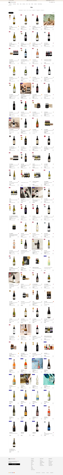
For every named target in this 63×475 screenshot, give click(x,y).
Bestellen (41, 463)
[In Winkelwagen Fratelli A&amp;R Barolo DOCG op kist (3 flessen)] (53, 115)
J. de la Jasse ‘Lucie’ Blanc (23, 27)
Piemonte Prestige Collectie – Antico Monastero (36, 165)
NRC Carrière (50, 463)
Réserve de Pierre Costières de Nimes (37, 27)
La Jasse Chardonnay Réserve (47, 95)
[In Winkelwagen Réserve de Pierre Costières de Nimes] (41, 29)
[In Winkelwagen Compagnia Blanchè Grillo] (29, 219)
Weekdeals (32, 460)
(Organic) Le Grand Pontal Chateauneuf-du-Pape (48, 320)
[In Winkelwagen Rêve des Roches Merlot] (53, 46)
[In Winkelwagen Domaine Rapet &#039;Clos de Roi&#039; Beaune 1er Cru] (18, 133)
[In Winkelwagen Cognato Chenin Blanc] (53, 403)
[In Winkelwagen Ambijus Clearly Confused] (29, 372)
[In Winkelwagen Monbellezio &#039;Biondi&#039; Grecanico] (41, 236)
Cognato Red (22, 433)
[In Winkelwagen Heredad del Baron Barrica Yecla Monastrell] (29, 46)
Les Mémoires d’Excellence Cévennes (48, 433)
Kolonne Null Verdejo (11, 417)
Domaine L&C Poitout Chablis (47, 285)
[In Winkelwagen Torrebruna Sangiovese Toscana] (41, 80)
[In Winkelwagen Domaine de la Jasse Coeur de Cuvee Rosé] (18, 253)
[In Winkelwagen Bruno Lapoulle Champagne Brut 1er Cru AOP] (18, 322)
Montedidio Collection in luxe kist (24, 182)
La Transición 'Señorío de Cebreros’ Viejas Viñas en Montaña (25, 131)
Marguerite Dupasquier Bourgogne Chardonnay (48, 183)
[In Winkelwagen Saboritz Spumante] (29, 387)
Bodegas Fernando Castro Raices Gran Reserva (37, 96)
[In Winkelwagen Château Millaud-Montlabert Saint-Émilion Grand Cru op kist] (53, 133)
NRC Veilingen (50, 462)
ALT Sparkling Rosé (46, 417)
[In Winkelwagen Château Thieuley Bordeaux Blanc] (29, 322)
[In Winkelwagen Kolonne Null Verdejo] (18, 418)
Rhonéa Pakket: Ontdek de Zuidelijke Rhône (13, 200)
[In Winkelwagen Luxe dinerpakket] (41, 185)
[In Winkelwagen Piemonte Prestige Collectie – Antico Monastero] (41, 167)
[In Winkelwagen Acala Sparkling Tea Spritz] (41, 418)
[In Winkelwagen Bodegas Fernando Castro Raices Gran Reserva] (41, 98)
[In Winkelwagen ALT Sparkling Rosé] (53, 418)
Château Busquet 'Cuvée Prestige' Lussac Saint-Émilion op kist (13, 61)
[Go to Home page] (12, 2)
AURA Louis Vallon (46, 370)
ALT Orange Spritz (11, 370)
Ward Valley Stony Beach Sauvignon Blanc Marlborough (14, 217)
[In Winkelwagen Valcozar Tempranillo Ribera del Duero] (29, 63)
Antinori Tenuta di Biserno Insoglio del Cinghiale (25, 200)
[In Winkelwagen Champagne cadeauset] (29, 270)
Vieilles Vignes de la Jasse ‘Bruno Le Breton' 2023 (14, 113)
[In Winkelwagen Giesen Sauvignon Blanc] (41, 387)
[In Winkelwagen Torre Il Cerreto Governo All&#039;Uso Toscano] (41, 356)
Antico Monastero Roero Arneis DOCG (13, 268)
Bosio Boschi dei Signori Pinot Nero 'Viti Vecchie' (48, 78)
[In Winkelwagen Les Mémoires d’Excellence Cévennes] (53, 435)
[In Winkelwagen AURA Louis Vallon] (53, 372)
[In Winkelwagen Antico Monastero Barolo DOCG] (18, 150)
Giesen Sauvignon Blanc (35, 386)
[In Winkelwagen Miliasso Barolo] (53, 167)
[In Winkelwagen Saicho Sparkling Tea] (41, 403)
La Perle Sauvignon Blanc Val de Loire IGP (48, 27)
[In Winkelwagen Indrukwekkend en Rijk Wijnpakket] (53, 339)
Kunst (31, 466)
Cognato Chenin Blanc (46, 402)
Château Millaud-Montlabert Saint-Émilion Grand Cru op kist (48, 131)
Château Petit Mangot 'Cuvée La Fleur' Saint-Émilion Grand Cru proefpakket (13, 235)
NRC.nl (49, 460)
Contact (41, 460)
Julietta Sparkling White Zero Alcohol (48, 267)
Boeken (32, 467)
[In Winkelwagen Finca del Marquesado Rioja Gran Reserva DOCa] (29, 287)
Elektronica (32, 464)
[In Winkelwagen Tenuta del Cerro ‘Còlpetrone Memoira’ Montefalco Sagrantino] (29, 167)
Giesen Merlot (34, 433)
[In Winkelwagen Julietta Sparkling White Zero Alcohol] (53, 270)
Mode (31, 463)
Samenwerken (41, 461)
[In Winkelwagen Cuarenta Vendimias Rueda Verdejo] (18, 29)
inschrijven (14, 464)
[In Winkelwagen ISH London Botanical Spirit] (53, 387)
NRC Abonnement (51, 461)
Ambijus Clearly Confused (24, 370)
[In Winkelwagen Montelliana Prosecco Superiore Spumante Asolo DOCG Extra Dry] (41, 305)
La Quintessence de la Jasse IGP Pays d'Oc (25, 302)
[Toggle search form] (49, 2)
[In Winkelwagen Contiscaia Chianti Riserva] (29, 150)
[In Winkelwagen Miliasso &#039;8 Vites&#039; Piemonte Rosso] (29, 356)
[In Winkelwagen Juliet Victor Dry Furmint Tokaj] (18, 451)
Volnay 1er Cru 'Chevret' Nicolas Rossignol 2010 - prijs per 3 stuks (13, 285)
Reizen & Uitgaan (33, 469)
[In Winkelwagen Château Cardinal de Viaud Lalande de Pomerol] (41, 339)
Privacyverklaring (43, 472)
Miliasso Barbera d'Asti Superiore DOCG (37, 285)
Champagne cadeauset (23, 268)
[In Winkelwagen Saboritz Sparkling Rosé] (41, 372)
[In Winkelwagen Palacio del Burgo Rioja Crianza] (18, 356)
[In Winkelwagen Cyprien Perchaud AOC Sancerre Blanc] (41, 46)
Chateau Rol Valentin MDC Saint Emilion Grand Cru (13, 165)
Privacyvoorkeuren (42, 465)
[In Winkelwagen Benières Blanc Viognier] (29, 339)
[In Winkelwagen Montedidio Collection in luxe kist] (29, 185)
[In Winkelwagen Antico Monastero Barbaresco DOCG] (41, 150)
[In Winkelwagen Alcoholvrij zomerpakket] (53, 356)
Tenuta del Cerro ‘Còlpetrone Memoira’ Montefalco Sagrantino (25, 165)
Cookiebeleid (47, 472)
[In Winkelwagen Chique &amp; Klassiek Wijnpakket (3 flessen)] (41, 270)
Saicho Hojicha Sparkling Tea (12, 386)
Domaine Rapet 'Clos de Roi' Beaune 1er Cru (13, 131)
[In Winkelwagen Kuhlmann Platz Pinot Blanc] (53, 253)
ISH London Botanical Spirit (47, 386)
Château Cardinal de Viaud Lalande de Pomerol (37, 337)
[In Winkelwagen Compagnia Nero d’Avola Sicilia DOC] (41, 219)
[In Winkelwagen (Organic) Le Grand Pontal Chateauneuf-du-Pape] (53, 322)
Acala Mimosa (22, 417)
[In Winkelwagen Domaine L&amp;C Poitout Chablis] (53, 287)
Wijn (31, 465)
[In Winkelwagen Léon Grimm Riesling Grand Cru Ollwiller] (18, 185)
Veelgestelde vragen (42, 462)
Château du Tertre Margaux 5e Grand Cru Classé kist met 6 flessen (25, 96)
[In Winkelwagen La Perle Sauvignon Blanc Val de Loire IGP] (53, 29)
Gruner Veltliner (11, 402)
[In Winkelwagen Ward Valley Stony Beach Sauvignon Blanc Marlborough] (18, 219)
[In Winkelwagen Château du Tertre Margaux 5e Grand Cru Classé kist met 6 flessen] (29, 98)
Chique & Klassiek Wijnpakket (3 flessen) (37, 268)
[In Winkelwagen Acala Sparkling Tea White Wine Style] (18, 435)
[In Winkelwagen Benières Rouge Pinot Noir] (53, 236)
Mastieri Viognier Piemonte (35, 130)
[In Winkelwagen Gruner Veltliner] (18, 403)
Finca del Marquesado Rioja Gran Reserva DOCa (25, 285)
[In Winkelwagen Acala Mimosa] (29, 418)
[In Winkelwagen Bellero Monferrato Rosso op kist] (41, 115)
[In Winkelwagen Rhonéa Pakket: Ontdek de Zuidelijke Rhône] (18, 202)
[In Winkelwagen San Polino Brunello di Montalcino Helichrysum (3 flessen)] (41, 202)
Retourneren (41, 464)
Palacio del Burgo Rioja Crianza (12, 354)
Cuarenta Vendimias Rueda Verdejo (13, 27)
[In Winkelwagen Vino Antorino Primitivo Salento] (41, 253)
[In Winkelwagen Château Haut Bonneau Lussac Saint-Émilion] (41, 322)
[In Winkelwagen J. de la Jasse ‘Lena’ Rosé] (41, 63)
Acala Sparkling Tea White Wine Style (13, 433)
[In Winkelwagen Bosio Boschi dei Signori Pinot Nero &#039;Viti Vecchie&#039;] (53, 80)
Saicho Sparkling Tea (35, 402)
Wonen (32, 462)
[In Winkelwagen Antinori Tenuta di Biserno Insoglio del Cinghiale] (29, 202)
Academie (32, 468)
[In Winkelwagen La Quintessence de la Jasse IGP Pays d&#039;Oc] (29, 305)
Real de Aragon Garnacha (12, 337)
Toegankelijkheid (51, 472)
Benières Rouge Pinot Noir (47, 234)
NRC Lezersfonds (50, 464)
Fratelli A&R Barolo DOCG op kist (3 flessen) (48, 113)
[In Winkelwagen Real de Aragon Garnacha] (18, 339)
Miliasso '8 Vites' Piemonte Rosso (24, 354)
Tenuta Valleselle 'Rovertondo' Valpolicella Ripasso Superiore (48, 148)
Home (9, 5)
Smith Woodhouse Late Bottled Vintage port (48, 303)
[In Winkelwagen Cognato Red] (29, 435)
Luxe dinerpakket (34, 182)
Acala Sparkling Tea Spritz (35, 417)
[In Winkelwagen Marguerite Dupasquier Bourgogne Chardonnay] (53, 185)
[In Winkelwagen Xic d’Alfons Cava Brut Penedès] (29, 80)
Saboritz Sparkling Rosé (35, 370)
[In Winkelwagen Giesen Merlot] (41, 435)
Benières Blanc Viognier (23, 337)
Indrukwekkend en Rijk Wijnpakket (48, 337)
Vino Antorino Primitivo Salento (36, 251)
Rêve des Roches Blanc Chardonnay (13, 78)
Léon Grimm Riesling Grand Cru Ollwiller (13, 182)
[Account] (51, 2)
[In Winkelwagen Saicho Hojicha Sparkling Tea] (18, 387)
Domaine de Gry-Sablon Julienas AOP (25, 251)
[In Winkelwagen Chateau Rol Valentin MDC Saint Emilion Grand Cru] (18, 167)
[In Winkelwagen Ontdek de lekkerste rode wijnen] (53, 63)
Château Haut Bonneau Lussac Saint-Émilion (37, 320)
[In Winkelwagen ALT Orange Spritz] (18, 372)
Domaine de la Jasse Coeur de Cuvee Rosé (14, 251)
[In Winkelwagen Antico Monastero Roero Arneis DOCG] (18, 270)
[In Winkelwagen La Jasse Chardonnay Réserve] (53, 98)
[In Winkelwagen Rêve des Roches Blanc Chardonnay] (18, 80)
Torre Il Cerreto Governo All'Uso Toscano (37, 354)
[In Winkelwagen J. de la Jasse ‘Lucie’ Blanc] (29, 29)
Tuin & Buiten (32, 461)
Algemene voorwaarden (38, 472)
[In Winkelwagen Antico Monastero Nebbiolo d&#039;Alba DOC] (53, 219)
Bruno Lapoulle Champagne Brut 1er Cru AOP (13, 320)
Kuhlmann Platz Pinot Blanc (47, 251)
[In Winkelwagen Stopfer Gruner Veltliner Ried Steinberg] (53, 202)
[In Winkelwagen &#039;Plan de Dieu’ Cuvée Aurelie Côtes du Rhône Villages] (18, 305)
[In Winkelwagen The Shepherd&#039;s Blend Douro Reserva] (29, 115)
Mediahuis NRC (50, 465)
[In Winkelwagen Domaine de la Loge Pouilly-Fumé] (18, 46)
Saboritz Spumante (23, 386)
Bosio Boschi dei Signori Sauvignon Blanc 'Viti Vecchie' (13, 96)
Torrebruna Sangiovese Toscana (36, 78)
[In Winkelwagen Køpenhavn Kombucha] (29, 403)
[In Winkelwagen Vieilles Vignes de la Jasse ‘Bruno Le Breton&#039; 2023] (18, 115)
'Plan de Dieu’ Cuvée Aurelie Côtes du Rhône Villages (13, 303)
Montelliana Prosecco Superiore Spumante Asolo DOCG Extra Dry (37, 303)
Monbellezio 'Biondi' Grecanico (36, 234)
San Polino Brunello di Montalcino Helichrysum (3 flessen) (36, 200)
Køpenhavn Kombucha (23, 402)
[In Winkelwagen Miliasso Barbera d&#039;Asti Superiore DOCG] (41, 287)
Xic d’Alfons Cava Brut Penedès (24, 78)
